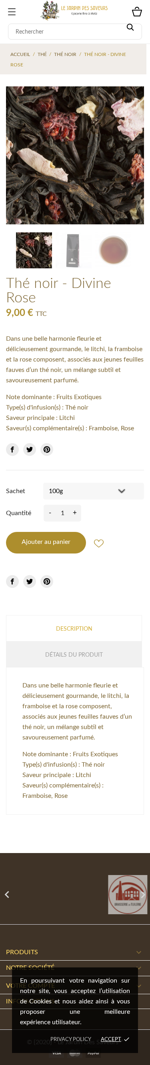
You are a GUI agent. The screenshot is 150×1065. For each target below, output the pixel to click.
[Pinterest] (46, 449)
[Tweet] (29, 449)
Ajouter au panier (46, 542)
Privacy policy (70, 1039)
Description (74, 629)
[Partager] (12, 449)
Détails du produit (74, 655)
